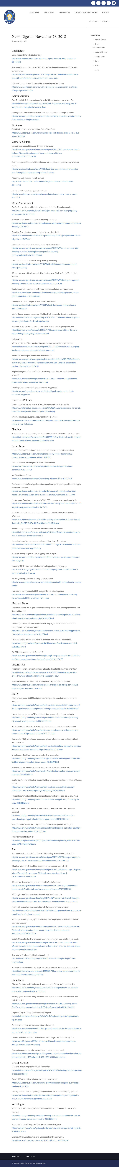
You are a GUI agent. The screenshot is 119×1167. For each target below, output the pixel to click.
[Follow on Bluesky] (114, 3)
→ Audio (96, 70)
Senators (34, 12)
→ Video (96, 65)
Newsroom (64, 12)
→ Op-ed (96, 61)
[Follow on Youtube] (109, 3)
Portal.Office (29, 1156)
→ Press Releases (99, 39)
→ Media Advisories (100, 52)
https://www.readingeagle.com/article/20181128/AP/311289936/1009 (40, 1140)
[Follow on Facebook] (93, 3)
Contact (105, 21)
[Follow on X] (98, 3)
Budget (106, 12)
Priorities (49, 12)
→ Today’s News (99, 56)
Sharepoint (16, 1156)
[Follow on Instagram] (103, 3)
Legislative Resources (86, 12)
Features (93, 21)
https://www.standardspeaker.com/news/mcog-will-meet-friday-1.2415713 (42, 479)
